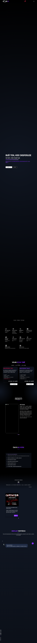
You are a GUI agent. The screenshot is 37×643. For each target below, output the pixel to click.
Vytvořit (8, 167)
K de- (6, 1)
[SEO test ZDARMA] (0, 632)
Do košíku (14, 384)
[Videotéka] (0, 633)
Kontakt (14, 167)
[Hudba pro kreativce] (0, 634)
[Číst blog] (0, 631)
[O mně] (0, 630)
